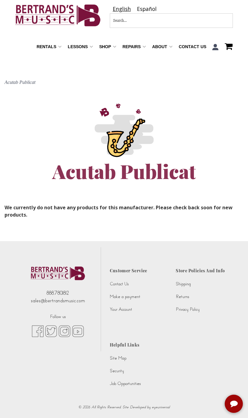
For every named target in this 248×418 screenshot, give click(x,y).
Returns (182, 296)
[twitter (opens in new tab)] (51, 330)
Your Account (121, 309)
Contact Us (192, 46)
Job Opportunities (125, 383)
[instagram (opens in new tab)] (64, 330)
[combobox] (122, 8)
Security (117, 370)
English (122, 8)
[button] (215, 47)
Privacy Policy (188, 309)
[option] (147, 8)
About (160, 46)
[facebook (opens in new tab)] (38, 330)
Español (147, 8)
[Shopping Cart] (227, 47)
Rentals (47, 46)
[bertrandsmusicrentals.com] (58, 15)
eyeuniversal (161, 407)
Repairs (132, 46)
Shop (105, 46)
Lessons (78, 46)
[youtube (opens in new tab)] (78, 330)
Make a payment (125, 296)
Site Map (118, 358)
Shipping (183, 284)
